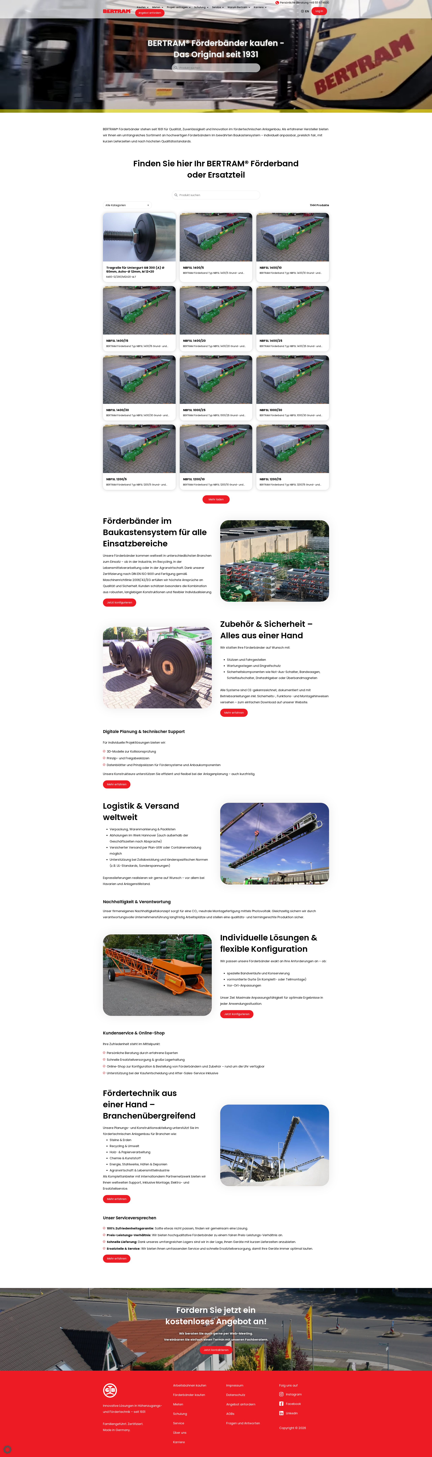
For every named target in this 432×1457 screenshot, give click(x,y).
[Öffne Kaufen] (147, 7)
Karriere (179, 1442)
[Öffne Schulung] (207, 7)
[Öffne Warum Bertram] (249, 7)
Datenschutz (235, 1395)
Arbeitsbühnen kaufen (189, 1385)
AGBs (230, 1414)
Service (178, 1423)
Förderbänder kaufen (189, 1395)
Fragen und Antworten (243, 1423)
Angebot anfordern (240, 1404)
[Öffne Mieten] (162, 7)
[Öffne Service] (223, 7)
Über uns (179, 1433)
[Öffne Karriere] (265, 7)
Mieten (178, 1404)
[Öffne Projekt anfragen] (189, 7)
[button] (7, 1449)
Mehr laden (216, 499)
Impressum (234, 1385)
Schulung (180, 1414)
